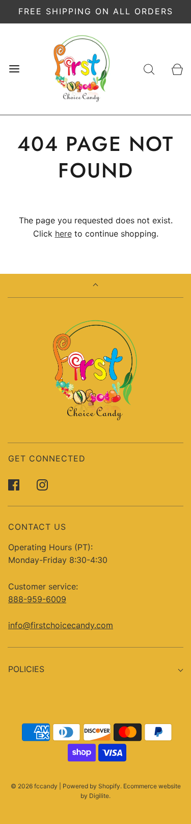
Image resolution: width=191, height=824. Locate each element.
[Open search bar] (149, 69)
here (63, 233)
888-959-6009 (37, 599)
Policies (26, 669)
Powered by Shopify (91, 786)
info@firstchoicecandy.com (60, 625)
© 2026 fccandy (34, 786)
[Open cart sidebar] (177, 69)
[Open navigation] (14, 69)
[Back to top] (95, 286)
